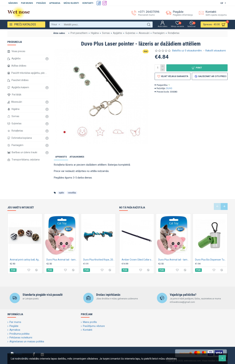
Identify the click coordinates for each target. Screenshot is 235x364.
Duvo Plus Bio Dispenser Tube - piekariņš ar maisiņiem (211, 259)
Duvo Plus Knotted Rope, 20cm (99, 259)
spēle (61, 193)
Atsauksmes (77, 156)
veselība (72, 193)
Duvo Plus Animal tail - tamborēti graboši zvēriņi (62, 259)
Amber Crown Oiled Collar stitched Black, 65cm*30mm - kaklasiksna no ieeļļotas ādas (137, 259)
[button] (217, 206)
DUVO (169, 88)
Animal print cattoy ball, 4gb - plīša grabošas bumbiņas (25, 259)
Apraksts (61, 156)
